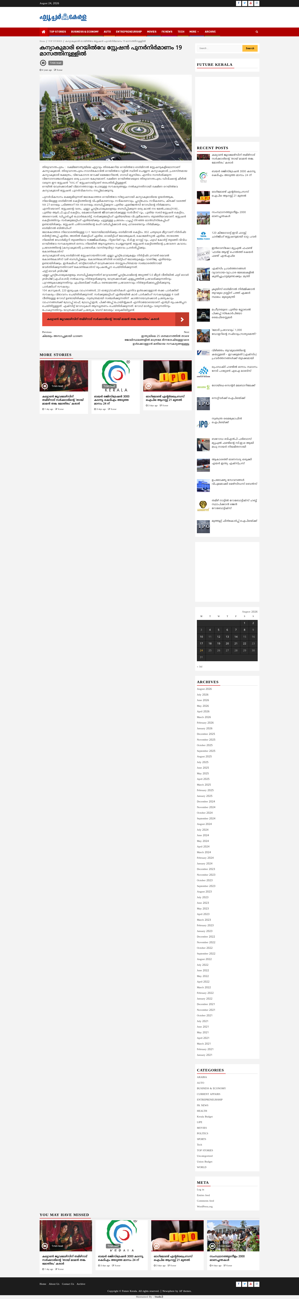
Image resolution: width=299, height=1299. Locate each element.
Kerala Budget (205, 1117)
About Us (54, 1284)
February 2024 (205, 858)
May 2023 (203, 908)
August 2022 (204, 959)
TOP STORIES (57, 31)
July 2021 (203, 1021)
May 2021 (203, 1032)
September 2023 (206, 886)
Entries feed (203, 1195)
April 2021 (203, 1038)
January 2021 (204, 1055)
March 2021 (204, 1044)
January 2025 (204, 796)
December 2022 (206, 937)
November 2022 (206, 942)
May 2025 (203, 773)
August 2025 (204, 756)
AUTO (107, 31)
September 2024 (206, 818)
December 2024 (206, 801)
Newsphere (168, 1291)
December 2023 (206, 869)
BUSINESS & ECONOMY (85, 31)
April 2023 (203, 914)
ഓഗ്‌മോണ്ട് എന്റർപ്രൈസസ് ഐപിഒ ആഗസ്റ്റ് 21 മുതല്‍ (165, 398)
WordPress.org (205, 1206)
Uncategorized (205, 1156)
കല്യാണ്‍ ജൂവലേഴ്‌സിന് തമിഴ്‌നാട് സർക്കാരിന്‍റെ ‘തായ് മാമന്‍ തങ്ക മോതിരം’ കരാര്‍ (63, 400)
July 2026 (203, 695)
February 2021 (205, 1049)
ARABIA (202, 1077)
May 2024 (203, 841)
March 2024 (204, 852)
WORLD (201, 1167)
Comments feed (205, 1201)
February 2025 (205, 790)
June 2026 (203, 700)
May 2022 (203, 976)
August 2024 (204, 824)
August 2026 (204, 689)
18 (210, 643)
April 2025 (203, 779)
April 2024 (203, 846)
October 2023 (205, 880)
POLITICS (202, 1133)
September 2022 (206, 953)
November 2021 (206, 1010)
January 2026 (204, 728)
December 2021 (206, 1004)
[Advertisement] (116, 443)
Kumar (59, 70)
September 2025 (206, 751)
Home (43, 1284)
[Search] (257, 32)
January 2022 (204, 999)
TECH (181, 31)
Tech (199, 1145)
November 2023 (206, 875)
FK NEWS (167, 31)
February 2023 (205, 925)
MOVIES (151, 31)
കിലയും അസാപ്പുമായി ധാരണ (62, 334)
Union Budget (204, 1162)
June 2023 (203, 903)
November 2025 (206, 740)
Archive (210, 31)
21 (236, 643)
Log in (200, 1189)
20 (227, 643)
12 (218, 637)
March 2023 (204, 920)
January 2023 (204, 931)
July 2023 (203, 897)
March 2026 (204, 717)
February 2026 (205, 723)
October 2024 (205, 813)
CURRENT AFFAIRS (208, 1094)
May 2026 (203, 706)
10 (201, 637)
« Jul (199, 666)
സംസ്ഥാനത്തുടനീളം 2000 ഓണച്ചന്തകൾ (227, 1258)
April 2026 (203, 711)
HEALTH (202, 1111)
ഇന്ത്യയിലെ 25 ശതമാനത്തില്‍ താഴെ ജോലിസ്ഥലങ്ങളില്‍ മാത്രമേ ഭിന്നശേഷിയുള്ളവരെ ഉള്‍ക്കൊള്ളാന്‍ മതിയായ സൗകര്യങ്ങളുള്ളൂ (157, 338)
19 (218, 643)
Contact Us (68, 1284)
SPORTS (201, 1139)
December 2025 (206, 734)
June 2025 (203, 768)
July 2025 (203, 762)
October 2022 (205, 948)
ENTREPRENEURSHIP (129, 31)
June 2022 (203, 970)
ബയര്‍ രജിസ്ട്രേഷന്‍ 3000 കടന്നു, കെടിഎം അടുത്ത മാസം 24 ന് (111, 400)
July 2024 (203, 830)
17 (201, 643)
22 (244, 643)
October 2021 (205, 1015)
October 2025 (205, 745)
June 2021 (203, 1027)
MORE (192, 31)
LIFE (199, 1122)
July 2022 (203, 965)
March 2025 (204, 785)
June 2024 (203, 835)
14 (236, 637)
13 (227, 637)
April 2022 (203, 982)
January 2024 (204, 863)
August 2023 (204, 891)
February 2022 (205, 993)
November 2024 (206, 807)
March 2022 (204, 987)
